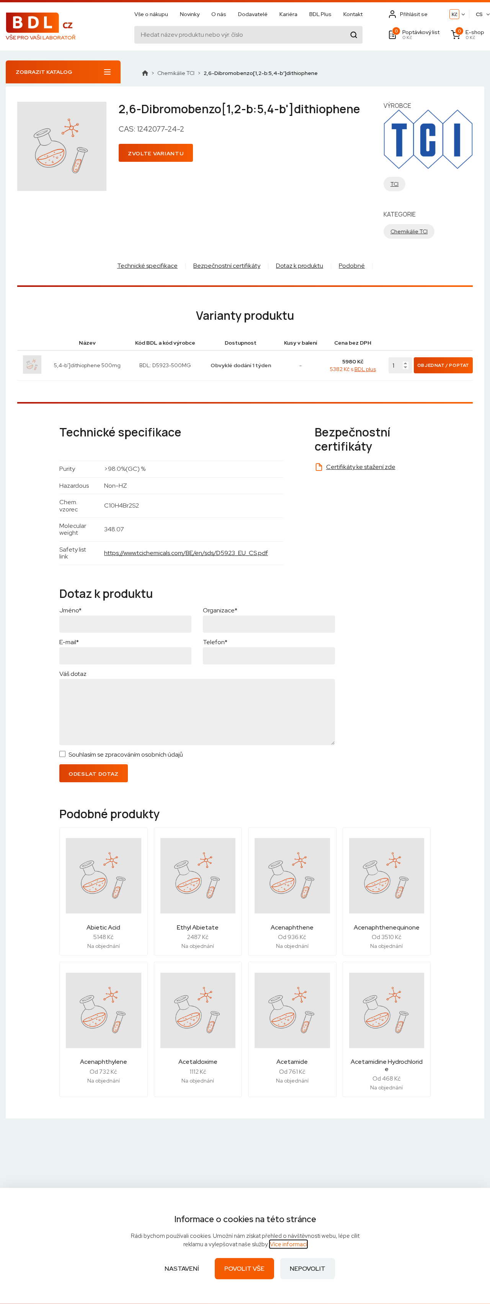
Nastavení (182, 1269)
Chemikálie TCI (175, 73)
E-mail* (69, 642)
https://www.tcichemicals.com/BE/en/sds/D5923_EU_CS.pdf (186, 553)
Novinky (189, 14)
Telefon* (215, 642)
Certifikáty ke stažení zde (360, 467)
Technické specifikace (147, 266)
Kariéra (288, 14)
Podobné (352, 266)
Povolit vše (244, 1269)
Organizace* (220, 610)
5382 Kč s (353, 369)
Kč (454, 14)
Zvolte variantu (156, 153)
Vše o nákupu (151, 14)
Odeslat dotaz (94, 773)
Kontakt (353, 14)
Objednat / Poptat (443, 365)
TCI (394, 184)
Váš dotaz (73, 674)
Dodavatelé (253, 14)
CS (479, 14)
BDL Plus (320, 14)
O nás (218, 14)
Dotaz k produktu (299, 266)
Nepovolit (307, 1269)
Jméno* (70, 610)
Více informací (288, 1244)
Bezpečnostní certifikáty (226, 266)
